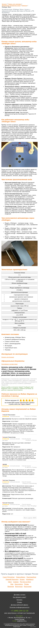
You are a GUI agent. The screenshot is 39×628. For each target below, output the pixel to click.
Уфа (11, 584)
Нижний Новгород (12, 579)
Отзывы (19, 602)
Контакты (19, 599)
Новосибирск (20, 577)
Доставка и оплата (19, 594)
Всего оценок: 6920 (30, 518)
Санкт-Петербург (9, 577)
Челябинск (29, 579)
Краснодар (27, 586)
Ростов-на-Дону (25, 582)
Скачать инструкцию (7, 357)
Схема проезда (19, 619)
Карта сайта (33, 626)
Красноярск (19, 584)
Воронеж (11, 586)
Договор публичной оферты (19, 605)
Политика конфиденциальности (19, 607)
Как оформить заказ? (19, 597)
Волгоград (19, 586)
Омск (10, 582)
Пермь (26, 584)
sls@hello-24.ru (22, 621)
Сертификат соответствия (9, 364)
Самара (16, 582)
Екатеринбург (31, 577)
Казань (22, 579)
